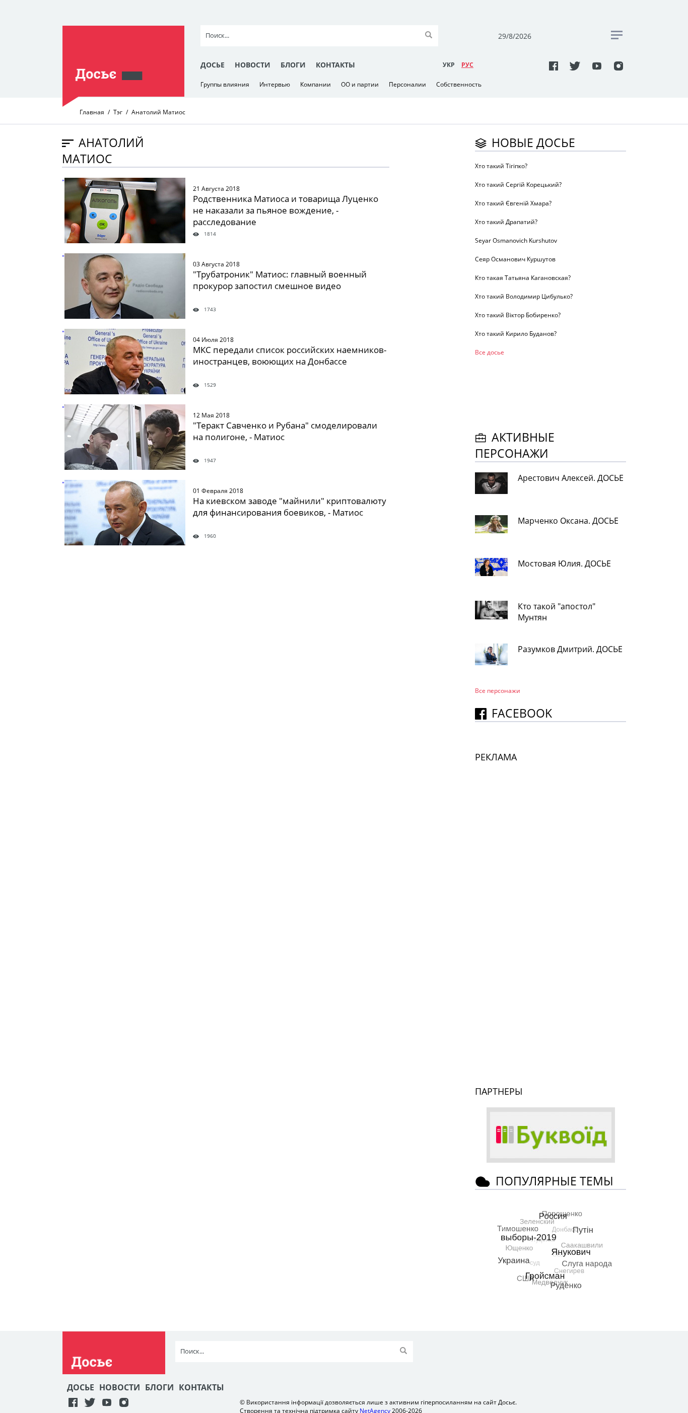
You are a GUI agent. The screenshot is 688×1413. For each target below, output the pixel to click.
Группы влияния (224, 84)
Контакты (335, 64)
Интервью (274, 84)
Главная (92, 112)
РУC (467, 64)
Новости (252, 64)
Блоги (293, 64)
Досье (212, 64)
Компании (315, 84)
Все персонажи (497, 690)
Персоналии (407, 84)
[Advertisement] (555, 392)
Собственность (458, 84)
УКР (449, 64)
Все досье (489, 352)
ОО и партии (360, 84)
